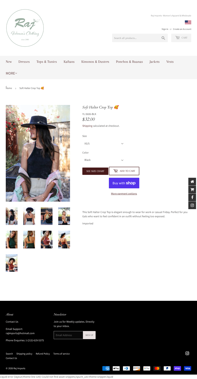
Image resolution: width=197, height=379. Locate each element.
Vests (170, 62)
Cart (184, 37)
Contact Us (12, 321)
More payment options (124, 193)
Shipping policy (24, 353)
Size (84, 136)
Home (9, 88)
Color (85, 152)
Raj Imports (19, 368)
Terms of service (61, 353)
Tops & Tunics (47, 62)
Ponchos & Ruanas (129, 62)
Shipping (87, 125)
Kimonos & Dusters (95, 62)
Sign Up (89, 335)
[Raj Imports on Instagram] (187, 354)
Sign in (165, 29)
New (9, 62)
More (10, 73)
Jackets (155, 62)
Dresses (24, 62)
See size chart (95, 171)
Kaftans (69, 62)
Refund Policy (43, 353)
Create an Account (182, 29)
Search (9, 353)
